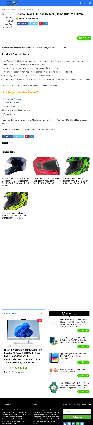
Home (3, 9)
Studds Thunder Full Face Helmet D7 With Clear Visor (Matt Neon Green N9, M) (75, 180)
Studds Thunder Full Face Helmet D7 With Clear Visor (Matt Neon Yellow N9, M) (14, 215)
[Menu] (2, 3)
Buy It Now (84, 38)
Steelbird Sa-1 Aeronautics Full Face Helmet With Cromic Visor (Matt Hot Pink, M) (46, 180)
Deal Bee (21, 18)
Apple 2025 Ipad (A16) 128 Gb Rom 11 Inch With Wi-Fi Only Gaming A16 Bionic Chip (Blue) (74, 356)
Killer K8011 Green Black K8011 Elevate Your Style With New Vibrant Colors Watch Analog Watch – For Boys (74, 385)
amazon (11, 143)
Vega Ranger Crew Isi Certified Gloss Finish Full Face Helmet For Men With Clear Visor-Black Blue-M (15, 182)
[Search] (80, 3)
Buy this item (83, 330)
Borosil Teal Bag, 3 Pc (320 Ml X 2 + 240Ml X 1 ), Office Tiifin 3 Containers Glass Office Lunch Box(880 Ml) (74, 340)
